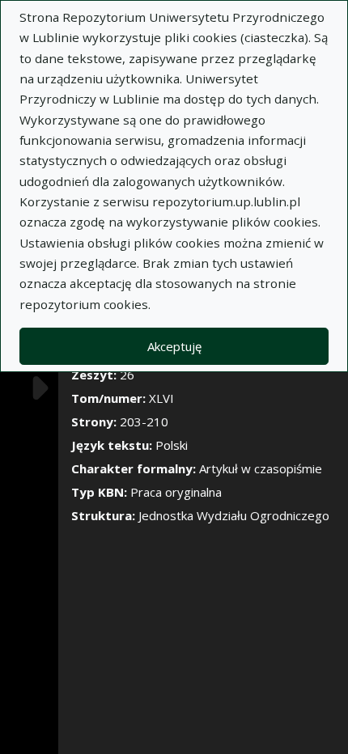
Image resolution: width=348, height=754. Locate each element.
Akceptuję (174, 346)
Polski (171, 445)
